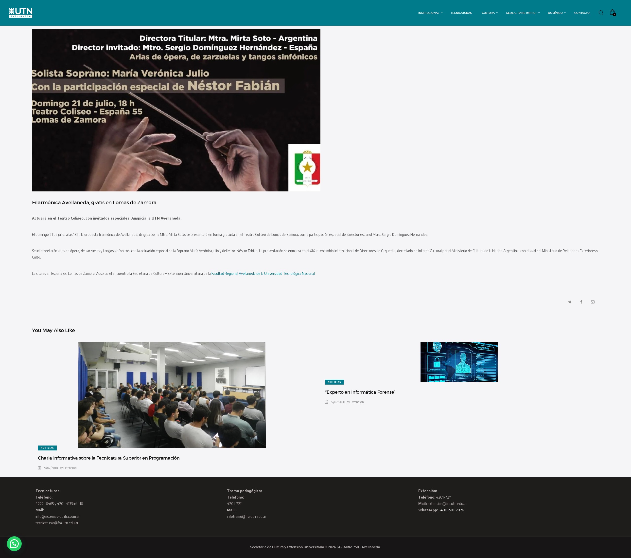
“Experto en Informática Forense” (360, 392)
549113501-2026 (451, 510)
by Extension (68, 468)
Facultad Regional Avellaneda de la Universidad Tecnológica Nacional (263, 273)
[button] (14, 543)
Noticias (47, 447)
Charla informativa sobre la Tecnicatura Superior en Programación (109, 458)
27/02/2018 (50, 468)
